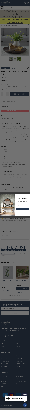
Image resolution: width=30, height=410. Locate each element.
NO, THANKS (22, 211)
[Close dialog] (29, 194)
